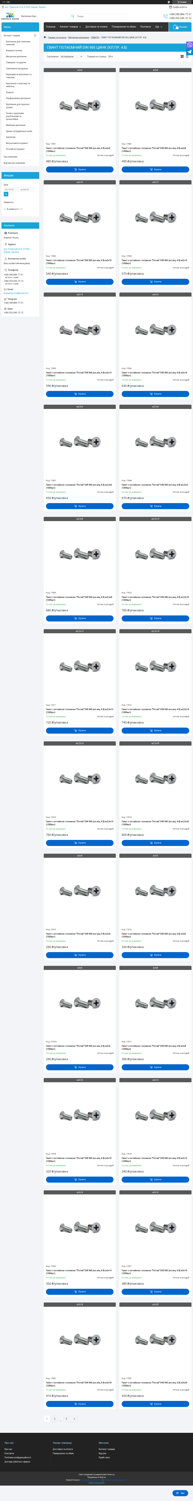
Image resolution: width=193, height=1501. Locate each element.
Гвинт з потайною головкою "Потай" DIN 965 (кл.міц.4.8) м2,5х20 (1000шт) (155, 823)
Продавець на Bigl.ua (96, 1477)
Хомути (9, 92)
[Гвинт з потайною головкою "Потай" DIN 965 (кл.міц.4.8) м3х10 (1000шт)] (80, 1116)
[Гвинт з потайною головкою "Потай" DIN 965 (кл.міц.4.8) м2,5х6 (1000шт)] (155, 442)
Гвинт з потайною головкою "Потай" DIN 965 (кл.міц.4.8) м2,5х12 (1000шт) (79, 711)
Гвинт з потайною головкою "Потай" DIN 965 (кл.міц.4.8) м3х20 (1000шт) (154, 1384)
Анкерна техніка (14, 50)
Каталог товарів (69, 26)
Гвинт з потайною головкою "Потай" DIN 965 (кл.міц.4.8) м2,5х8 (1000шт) (79, 598)
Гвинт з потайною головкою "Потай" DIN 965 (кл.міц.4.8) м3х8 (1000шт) (154, 1047)
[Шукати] (73, 16)
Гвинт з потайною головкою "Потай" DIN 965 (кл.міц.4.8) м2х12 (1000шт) (154, 262)
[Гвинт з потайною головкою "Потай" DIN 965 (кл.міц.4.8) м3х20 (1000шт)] (155, 1340)
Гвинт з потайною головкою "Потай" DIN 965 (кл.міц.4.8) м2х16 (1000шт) (154, 374)
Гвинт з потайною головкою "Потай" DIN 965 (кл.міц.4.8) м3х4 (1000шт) (78, 935)
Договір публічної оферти (17, 1461)
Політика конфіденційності (18, 1457)
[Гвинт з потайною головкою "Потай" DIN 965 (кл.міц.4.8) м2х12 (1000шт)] (155, 218)
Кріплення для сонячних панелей (18, 43)
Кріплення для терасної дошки (18, 106)
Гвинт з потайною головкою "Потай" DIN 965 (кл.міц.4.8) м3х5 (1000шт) (154, 935)
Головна (50, 26)
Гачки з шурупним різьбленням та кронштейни (15, 116)
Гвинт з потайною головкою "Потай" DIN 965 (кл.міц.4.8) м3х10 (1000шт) (78, 1159)
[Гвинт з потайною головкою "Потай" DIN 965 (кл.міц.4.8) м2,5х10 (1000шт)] (155, 554)
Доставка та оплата (96, 26)
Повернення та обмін (124, 26)
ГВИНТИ (95, 37)
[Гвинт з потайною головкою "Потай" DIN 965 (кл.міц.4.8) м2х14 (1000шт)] (80, 330)
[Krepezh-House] (10, 16)
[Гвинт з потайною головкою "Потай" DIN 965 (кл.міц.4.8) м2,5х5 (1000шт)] (80, 442)
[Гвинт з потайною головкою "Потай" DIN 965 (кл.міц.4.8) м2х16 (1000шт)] (155, 330)
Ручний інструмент (15, 149)
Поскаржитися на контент (91, 1480)
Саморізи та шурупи (16, 62)
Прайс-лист (104, 1457)
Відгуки (102, 1453)
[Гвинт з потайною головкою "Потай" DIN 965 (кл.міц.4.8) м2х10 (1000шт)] (80, 218)
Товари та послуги (57, 37)
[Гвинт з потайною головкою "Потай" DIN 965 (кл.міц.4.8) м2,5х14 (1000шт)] (155, 667)
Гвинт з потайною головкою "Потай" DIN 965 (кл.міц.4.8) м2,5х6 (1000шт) (155, 486)
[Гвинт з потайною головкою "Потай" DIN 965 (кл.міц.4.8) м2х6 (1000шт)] (80, 106)
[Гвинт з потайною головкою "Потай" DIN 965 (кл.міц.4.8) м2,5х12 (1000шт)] (80, 667)
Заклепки (10, 137)
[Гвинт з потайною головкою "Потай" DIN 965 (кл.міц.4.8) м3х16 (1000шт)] (155, 1228)
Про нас (8, 1449)
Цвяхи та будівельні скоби (19, 131)
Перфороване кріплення (18, 98)
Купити (82, 169)
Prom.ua (111, 1474)
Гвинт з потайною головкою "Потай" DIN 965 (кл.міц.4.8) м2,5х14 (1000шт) (155, 711)
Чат (183, 1493)
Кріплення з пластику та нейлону (18, 85)
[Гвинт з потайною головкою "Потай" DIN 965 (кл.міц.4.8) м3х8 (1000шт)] (155, 1003)
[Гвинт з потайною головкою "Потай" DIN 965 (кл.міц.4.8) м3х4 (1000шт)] (80, 891)
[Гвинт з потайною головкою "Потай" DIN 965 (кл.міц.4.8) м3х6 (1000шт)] (80, 1003)
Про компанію (10, 157)
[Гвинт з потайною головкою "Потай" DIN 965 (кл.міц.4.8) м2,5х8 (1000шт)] (80, 554)
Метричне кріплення (78, 37)
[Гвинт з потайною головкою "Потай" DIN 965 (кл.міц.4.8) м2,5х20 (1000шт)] (155, 779)
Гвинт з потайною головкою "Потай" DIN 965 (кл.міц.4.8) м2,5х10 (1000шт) (155, 598)
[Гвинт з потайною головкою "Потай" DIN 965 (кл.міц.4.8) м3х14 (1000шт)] (80, 1228)
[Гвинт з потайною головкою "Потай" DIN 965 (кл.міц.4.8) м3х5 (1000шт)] (155, 891)
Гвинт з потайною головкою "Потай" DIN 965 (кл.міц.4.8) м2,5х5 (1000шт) (79, 486)
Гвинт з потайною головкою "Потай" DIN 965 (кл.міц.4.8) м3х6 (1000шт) (78, 1047)
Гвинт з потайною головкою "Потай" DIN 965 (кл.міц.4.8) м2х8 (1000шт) (154, 149)
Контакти (145, 26)
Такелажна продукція (17, 68)
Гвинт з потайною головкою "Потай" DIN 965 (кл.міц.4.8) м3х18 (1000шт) (78, 1384)
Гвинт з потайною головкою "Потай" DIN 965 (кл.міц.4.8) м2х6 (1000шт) (78, 149)
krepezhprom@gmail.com (16, 293)
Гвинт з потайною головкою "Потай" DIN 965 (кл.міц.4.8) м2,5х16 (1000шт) (79, 823)
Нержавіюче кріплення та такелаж (19, 76)
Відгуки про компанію (14, 163)
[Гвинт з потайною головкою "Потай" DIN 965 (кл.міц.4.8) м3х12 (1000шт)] (155, 1116)
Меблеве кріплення (15, 125)
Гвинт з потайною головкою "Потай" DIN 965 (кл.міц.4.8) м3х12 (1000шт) (154, 1159)
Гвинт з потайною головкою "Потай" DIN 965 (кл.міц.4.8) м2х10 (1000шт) (78, 262)
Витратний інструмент (17, 143)
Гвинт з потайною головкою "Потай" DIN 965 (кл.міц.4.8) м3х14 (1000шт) (78, 1272)
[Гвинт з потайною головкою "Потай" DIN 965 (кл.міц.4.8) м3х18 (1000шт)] (80, 1340)
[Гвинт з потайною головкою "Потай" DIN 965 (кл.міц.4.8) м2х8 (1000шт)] (155, 106)
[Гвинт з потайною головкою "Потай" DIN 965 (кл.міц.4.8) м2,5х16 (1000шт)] (80, 779)
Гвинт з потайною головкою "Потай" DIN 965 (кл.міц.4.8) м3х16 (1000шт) (154, 1272)
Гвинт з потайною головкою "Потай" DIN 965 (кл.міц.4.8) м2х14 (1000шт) (78, 374)
